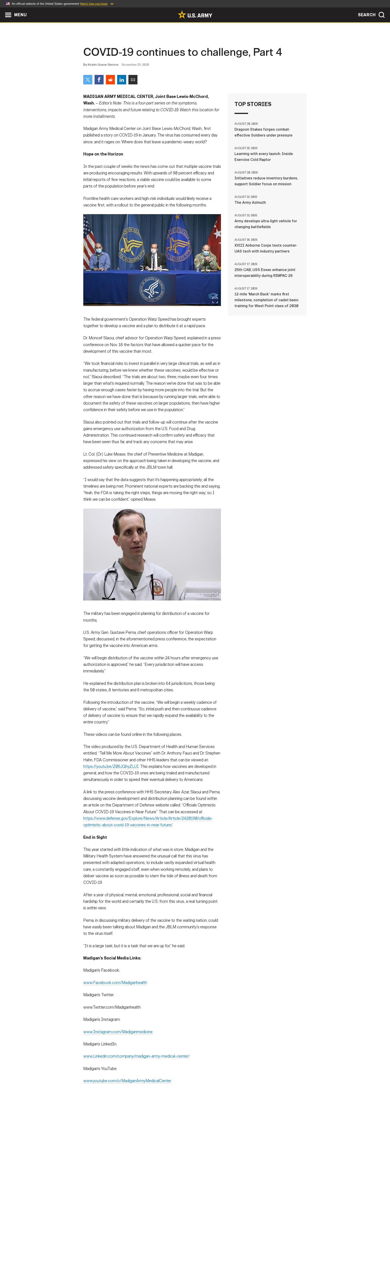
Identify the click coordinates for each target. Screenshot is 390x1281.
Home (96, 1261)
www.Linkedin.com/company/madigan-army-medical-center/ (136, 1056)
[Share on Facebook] (99, 79)
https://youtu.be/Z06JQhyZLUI (111, 766)
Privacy (142, 1261)
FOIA (223, 1261)
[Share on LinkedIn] (121, 79)
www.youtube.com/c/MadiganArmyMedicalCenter (127, 1080)
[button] (2, 9)
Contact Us (118, 1261)
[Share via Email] (132, 79)
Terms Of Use (168, 1261)
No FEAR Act (244, 1261)
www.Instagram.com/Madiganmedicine (118, 1031)
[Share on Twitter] (87, 79)
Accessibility (198, 1261)
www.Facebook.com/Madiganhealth (115, 982)
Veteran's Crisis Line (280, 1261)
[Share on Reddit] (110, 79)
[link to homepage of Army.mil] (195, 14)
